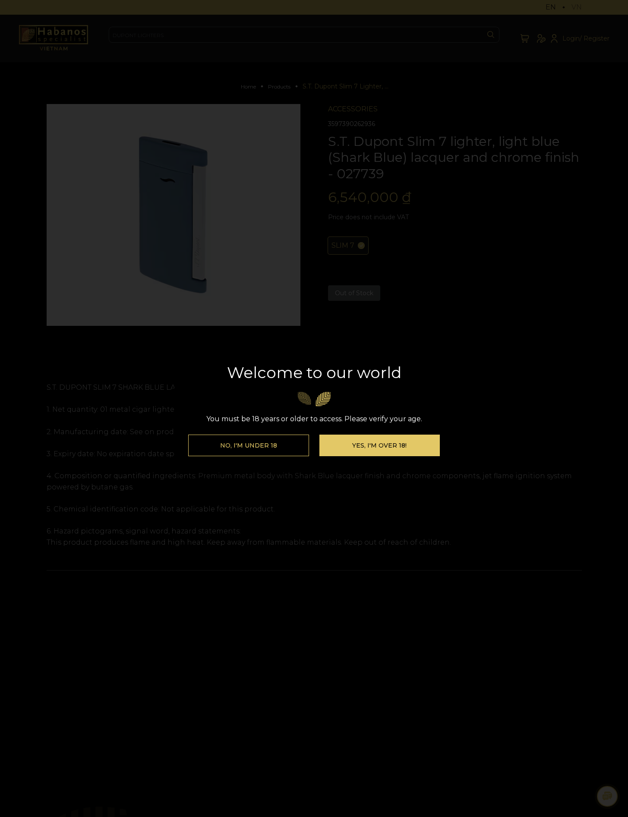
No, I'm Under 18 (248, 445)
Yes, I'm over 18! (379, 445)
